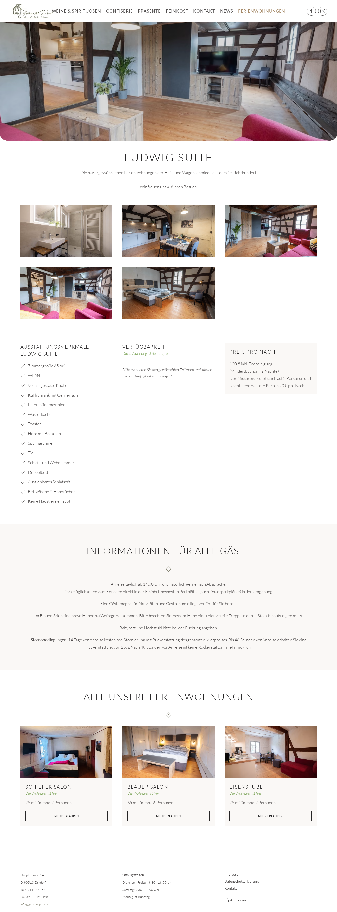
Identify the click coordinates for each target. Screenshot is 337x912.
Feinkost (177, 11)
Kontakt (204, 11)
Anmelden (238, 900)
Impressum (233, 874)
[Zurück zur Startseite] (32, 11)
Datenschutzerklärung (242, 881)
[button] (66, 231)
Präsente (149, 11)
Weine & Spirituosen (76, 11)
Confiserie (119, 11)
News (226, 11)
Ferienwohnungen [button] (261, 11)
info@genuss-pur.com (35, 904)
